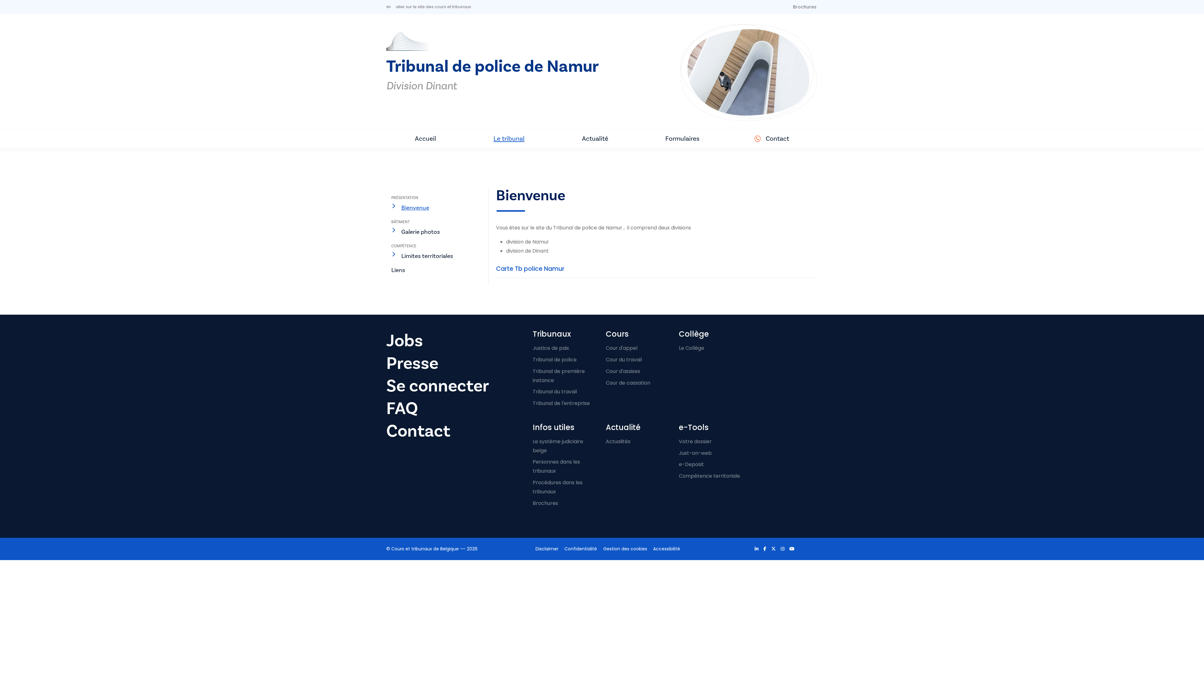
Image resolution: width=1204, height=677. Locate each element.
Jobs (404, 341)
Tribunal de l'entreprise (561, 403)
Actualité (595, 138)
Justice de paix (551, 348)
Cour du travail (624, 359)
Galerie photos (420, 232)
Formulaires (682, 138)
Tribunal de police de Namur (492, 66)
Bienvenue (415, 208)
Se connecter (437, 386)
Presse (412, 363)
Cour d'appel (621, 348)
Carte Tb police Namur (530, 269)
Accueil (425, 138)
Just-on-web (695, 453)
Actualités (618, 441)
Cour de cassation (628, 382)
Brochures (804, 7)
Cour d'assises (623, 371)
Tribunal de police (555, 359)
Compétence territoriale (709, 476)
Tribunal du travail (555, 391)
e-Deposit (691, 464)
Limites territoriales (427, 256)
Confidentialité (580, 549)
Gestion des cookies (625, 549)
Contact (777, 138)
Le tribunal (509, 138)
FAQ (402, 408)
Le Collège (691, 348)
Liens (398, 270)
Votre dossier (695, 441)
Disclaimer (547, 549)
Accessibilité (666, 549)
